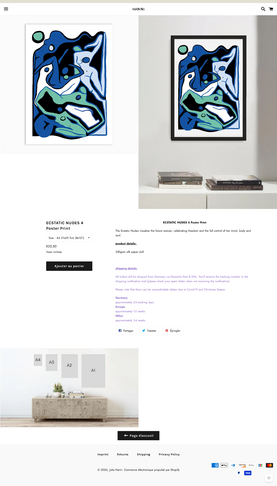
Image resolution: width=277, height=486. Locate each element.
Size (51, 238)
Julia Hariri (115, 470)
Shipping (143, 454)
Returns (123, 454)
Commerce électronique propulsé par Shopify (152, 470)
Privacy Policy (169, 454)
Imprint (103, 454)
